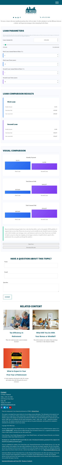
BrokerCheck (35, 411)
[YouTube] (18, 17)
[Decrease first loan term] (58, 65)
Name (6, 262)
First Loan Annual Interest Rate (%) (13, 51)
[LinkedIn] (15, 17)
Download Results (31, 247)
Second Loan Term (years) (10, 78)
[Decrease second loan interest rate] (58, 74)
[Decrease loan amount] (58, 41)
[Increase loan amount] (58, 39)
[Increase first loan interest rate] (58, 54)
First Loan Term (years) (9, 60)
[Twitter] (13, 17)
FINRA (8, 430)
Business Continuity (27, 461)
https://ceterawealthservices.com (52, 450)
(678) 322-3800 (46, 17)
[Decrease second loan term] (58, 82)
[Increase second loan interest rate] (58, 72)
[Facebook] (20, 17)
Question (5, 282)
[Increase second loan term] (58, 81)
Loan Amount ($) (7, 40)
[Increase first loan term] (58, 63)
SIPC (11, 430)
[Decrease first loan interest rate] (58, 56)
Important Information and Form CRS (11, 461)
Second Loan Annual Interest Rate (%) (13, 69)
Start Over (31, 244)
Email (6, 272)
